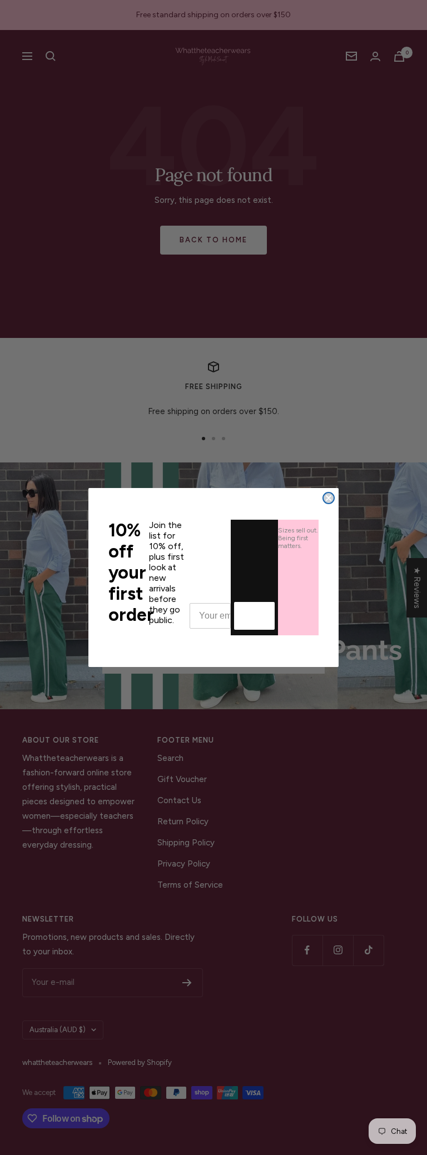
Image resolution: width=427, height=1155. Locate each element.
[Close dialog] (328, 498)
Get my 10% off (254, 615)
